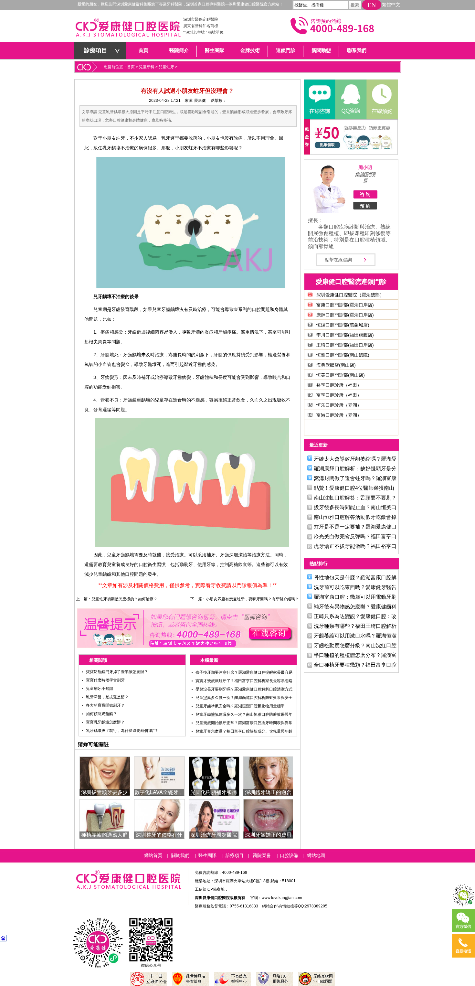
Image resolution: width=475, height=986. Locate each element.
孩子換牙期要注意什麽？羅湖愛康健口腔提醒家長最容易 (243, 672)
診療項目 (95, 50)
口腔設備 (289, 855)
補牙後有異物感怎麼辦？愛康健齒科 (355, 606)
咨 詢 (365, 194)
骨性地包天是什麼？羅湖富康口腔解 (355, 577)
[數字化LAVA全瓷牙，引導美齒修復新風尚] (159, 775)
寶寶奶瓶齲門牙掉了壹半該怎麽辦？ (117, 672)
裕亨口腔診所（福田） (339, 385)
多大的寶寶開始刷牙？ (105, 705)
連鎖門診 (285, 50)
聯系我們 (356, 50)
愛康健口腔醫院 (127, 29)
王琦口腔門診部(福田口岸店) (345, 345)
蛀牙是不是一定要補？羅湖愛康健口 (355, 527)
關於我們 (180, 855)
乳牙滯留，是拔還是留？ (107, 697)
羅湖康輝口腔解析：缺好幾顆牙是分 (355, 468)
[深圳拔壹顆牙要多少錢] (104, 775)
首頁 (143, 50)
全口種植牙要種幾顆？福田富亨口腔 (355, 665)
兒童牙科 (146, 67)
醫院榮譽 (262, 855)
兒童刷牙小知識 (99, 688)
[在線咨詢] (319, 99)
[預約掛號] (381, 99)
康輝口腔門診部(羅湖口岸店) (345, 314)
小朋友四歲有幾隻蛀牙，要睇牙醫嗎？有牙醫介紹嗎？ (252, 599)
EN (371, 4)
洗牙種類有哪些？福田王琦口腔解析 (355, 626)
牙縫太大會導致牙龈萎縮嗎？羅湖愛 (355, 459)
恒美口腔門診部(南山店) (340, 375)
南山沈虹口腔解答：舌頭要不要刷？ (355, 497)
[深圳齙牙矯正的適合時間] (268, 775)
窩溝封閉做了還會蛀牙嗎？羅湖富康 (355, 478)
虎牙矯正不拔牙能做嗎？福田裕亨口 (355, 546)
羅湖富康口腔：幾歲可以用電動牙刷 (355, 597)
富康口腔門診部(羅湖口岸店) (345, 304)
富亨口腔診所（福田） (339, 395)
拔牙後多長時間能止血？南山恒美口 (355, 507)
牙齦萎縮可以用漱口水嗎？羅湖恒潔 (355, 635)
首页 (131, 67)
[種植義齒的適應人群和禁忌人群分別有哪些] (104, 818)
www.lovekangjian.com (282, 897)
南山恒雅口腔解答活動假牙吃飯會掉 (355, 517)
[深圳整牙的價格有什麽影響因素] (159, 818)
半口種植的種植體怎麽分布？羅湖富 (355, 655)
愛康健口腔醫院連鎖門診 (351, 281)
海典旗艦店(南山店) (336, 365)
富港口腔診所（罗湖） (339, 415)
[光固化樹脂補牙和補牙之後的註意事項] (214, 775)
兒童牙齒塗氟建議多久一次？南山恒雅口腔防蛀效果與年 (243, 714)
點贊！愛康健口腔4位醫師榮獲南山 (354, 488)
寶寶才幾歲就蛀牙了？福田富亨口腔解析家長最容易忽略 (243, 681)
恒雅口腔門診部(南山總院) (342, 355)
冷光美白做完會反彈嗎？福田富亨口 (355, 536)
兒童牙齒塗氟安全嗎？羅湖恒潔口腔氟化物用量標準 (240, 706)
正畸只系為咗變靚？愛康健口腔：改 (355, 616)
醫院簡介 (179, 50)
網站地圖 (316, 855)
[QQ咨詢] (350, 99)
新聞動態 (321, 50)
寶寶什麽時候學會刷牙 (105, 680)
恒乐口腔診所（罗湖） (339, 405)
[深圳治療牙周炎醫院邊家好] (214, 818)
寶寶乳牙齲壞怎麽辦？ (105, 722)
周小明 (365, 167)
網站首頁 (153, 855)
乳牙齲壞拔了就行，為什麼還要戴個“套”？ (122, 730)
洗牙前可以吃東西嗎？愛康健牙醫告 (355, 587)
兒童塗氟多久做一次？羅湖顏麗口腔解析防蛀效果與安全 (243, 697)
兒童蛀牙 (166, 67)
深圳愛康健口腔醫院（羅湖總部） (350, 294)
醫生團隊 (214, 50)
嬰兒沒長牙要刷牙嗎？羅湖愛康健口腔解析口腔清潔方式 (243, 689)
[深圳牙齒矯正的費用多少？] (268, 818)
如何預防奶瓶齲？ (101, 714)
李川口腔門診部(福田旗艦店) (345, 335)
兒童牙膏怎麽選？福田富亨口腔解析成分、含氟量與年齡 (243, 731)
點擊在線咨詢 (338, 259)
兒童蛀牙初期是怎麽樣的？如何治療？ (124, 599)
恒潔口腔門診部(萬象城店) (342, 324)
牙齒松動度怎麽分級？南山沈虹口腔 (355, 645)
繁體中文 (391, 4)
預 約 (365, 206)
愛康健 (200, 100)
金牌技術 (250, 50)
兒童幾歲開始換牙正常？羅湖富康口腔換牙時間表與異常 (243, 723)
